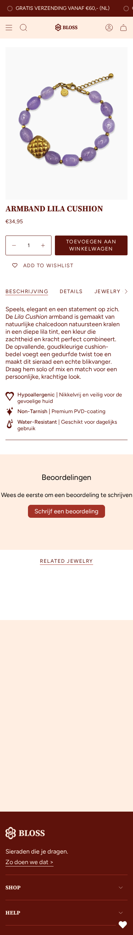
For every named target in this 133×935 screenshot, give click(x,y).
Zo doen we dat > (29, 862)
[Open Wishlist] (123, 925)
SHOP (12, 887)
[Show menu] (9, 27)
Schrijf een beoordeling (66, 511)
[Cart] (123, 27)
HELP (12, 912)
